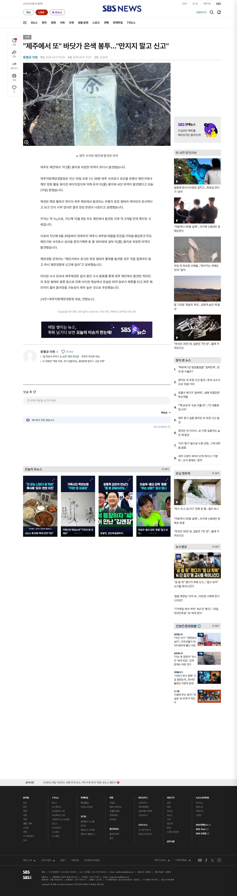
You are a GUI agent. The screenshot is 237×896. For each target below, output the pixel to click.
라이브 (170, 811)
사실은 (112, 802)
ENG (185, 3)
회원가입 (207, 3)
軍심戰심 (85, 802)
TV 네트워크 (28, 836)
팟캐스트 (199, 807)
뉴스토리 (55, 832)
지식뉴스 (199, 802)
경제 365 (113, 815)
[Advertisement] (96, 447)
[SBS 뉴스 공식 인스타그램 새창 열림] (219, 860)
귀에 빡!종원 (143, 807)
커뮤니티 (199, 811)
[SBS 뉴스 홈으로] (122, 8)
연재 (111, 797)
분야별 (26, 797)
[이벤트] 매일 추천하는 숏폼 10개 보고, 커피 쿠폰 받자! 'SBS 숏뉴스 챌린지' (79, 782)
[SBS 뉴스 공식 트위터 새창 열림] (212, 860)
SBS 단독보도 (115, 807)
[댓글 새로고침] (34, 392)
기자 (169, 819)
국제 (71, 22)
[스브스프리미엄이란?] (200, 626)
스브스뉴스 (143, 824)
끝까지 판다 (114, 834)
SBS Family (162, 860)
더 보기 (164, 468)
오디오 (83, 815)
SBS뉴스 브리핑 (88, 830)
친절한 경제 (114, 811)
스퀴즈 (198, 815)
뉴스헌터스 (56, 807)
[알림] (219, 12)
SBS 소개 (29, 860)
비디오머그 (143, 797)
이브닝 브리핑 (86, 807)
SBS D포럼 (201, 833)
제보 (169, 807)
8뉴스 (34, 22)
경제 (53, 22)
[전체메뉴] (25, 22)
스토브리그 (143, 815)
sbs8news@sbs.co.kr (125, 872)
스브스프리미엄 (202, 797)
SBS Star (201, 829)
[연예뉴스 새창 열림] (197, 130)
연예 (106, 22)
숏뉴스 (170, 815)
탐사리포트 (114, 828)
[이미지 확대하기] (26, 142)
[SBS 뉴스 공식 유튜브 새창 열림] (200, 860)
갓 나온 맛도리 (144, 830)
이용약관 (75, 860)
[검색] (211, 12)
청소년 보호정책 (167, 880)
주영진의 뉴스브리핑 (60, 819)
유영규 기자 (47, 352)
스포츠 (96, 22)
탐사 (111, 838)
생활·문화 (83, 22)
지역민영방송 (183, 860)
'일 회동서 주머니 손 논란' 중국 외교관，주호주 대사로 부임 (71, 356)
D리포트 (113, 819)
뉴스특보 (55, 836)
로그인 (195, 3)
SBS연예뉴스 (202, 824)
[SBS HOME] (218, 3)
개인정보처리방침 (91, 860)
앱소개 (170, 823)
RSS (169, 827)
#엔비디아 (201, 12)
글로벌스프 (178, 634)
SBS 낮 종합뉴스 (88, 834)
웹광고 (63, 860)
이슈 (25, 840)
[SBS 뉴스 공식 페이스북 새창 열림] (206, 860)
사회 (62, 22)
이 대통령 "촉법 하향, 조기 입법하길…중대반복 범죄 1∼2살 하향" (74, 361)
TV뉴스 (131, 22)
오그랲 (176, 691)
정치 (44, 22)
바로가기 (170, 797)
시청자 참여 (48, 860)
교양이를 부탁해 (145, 811)
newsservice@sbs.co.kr (119, 877)
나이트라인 (56, 827)
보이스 (83, 825)
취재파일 (118, 22)
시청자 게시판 (173, 832)
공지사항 (170, 841)
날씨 (169, 802)
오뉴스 (55, 823)
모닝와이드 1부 (58, 811)
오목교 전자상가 (145, 834)
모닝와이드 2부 (58, 815)
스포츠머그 (143, 802)
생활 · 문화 (27, 823)
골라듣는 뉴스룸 (87, 821)
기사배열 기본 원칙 (150, 880)
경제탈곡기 (178, 672)
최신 (25, 802)
